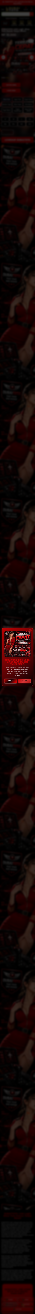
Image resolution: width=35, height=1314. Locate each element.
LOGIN (10, 681)
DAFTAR (24, 681)
